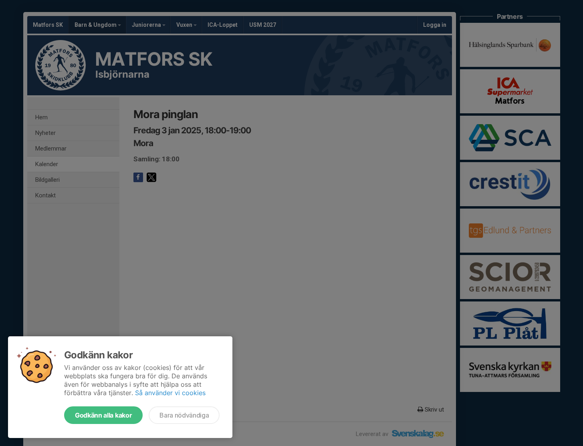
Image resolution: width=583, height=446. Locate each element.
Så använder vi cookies (170, 393)
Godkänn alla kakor (103, 415)
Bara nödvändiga (184, 415)
